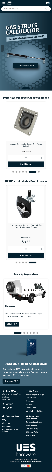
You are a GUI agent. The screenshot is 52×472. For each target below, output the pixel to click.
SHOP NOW (12, 324)
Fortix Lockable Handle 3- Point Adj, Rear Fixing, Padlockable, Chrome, (26, 226)
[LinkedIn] (11, 407)
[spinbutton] (26, 158)
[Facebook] (4, 407)
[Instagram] (7, 407)
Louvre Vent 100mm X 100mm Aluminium (26, 144)
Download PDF (11, 381)
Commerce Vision (36, 461)
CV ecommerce (23, 461)
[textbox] (22, 8)
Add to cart (27, 164)
